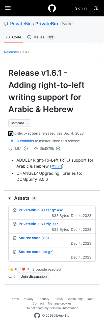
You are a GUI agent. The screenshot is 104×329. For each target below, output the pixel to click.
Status (58, 299)
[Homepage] (52, 8)
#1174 (56, 166)
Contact (38, 303)
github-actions (27, 133)
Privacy (28, 299)
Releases (11, 52)
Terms (14, 299)
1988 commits (22, 141)
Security (43, 299)
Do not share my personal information (52, 308)
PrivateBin (21, 23)
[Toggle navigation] (8, 8)
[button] (52, 198)
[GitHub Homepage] (37, 315)
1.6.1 (26, 52)
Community (75, 299)
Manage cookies (59, 303)
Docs (90, 299)
